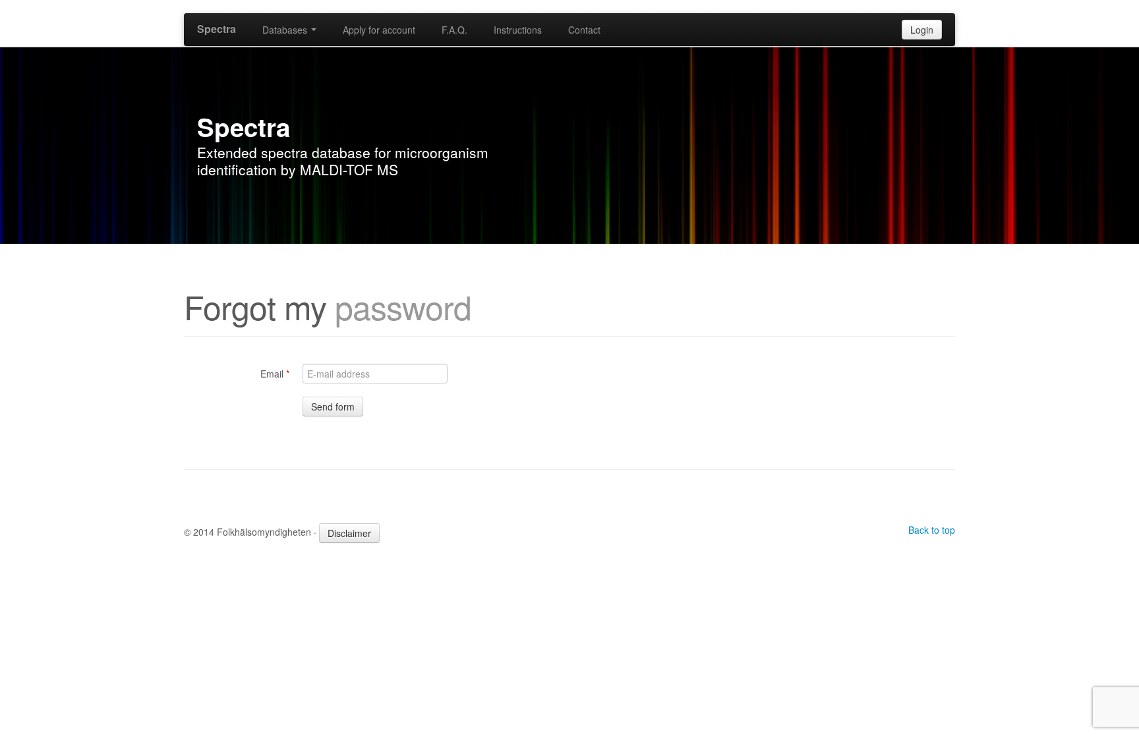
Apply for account (379, 29)
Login (921, 29)
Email (274, 373)
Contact (584, 29)
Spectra (216, 28)
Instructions (518, 29)
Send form (333, 406)
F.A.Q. (454, 29)
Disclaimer (349, 533)
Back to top (931, 529)
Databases (286, 29)
